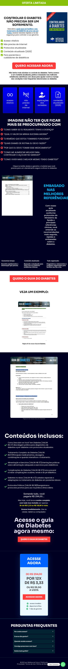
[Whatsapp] (63, 664)
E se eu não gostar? (21, 636)
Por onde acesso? (20, 631)
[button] (34, 631)
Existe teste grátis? (21, 651)
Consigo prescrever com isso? (25, 646)
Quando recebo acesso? (23, 641)
